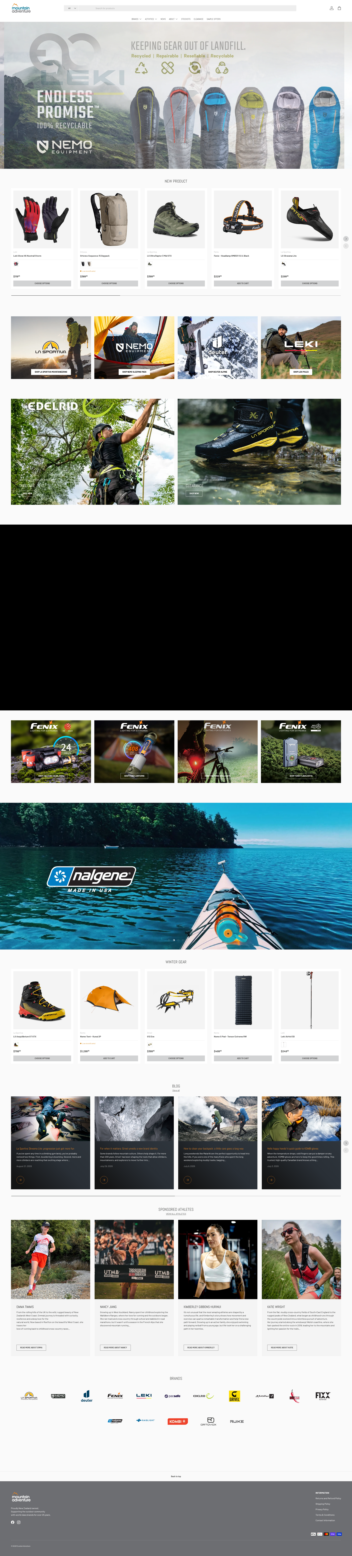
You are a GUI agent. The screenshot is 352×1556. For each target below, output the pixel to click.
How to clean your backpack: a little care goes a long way (214, 1148)
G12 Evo (150, 1036)
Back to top (176, 1476)
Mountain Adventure (23, 1546)
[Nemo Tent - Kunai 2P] (109, 1000)
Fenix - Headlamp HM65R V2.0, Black (231, 255)
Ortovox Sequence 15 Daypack (95, 255)
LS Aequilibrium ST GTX (24, 1036)
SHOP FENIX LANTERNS (134, 776)
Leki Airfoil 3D (288, 1036)
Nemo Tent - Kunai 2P (90, 1036)
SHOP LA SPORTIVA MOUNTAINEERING (51, 372)
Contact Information (325, 1520)
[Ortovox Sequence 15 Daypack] (109, 219)
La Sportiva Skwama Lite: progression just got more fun (45, 1148)
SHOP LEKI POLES (301, 372)
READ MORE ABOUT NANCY (115, 1347)
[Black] (283, 1044)
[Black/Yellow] (283, 263)
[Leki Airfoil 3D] (310, 1000)
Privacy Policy (322, 1509)
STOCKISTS (185, 19)
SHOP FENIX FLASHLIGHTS (301, 776)
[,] (149, 1044)
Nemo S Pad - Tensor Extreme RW (230, 1036)
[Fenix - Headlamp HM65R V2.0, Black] (243, 219)
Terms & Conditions (325, 1514)
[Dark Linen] (89, 263)
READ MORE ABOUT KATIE (282, 1347)
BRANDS (135, 19)
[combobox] (180, 8)
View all (176, 1090)
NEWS (163, 19)
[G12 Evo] (176, 1000)
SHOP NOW (27, 493)
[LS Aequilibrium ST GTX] (42, 1000)
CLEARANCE (198, 19)
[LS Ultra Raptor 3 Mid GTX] (176, 219)
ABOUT (171, 19)
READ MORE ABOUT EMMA (31, 1347)
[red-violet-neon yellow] (16, 263)
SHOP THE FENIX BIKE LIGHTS (217, 776)
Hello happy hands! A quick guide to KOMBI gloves (292, 1148)
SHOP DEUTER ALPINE (217, 372)
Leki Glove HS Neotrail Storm (27, 255)
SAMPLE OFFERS (214, 19)
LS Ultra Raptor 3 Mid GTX (159, 255)
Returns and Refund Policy (328, 1498)
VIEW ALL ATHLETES (176, 1213)
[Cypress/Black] (149, 263)
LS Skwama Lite (289, 255)
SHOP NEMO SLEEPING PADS (134, 372)
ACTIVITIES (149, 19)
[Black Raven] (82, 263)
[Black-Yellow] (16, 1044)
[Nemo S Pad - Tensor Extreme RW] (243, 1000)
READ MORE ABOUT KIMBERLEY (201, 1347)
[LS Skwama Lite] (310, 219)
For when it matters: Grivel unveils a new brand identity (129, 1148)
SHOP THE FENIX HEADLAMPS (51, 776)
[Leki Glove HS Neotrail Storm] (42, 219)
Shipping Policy (323, 1503)
